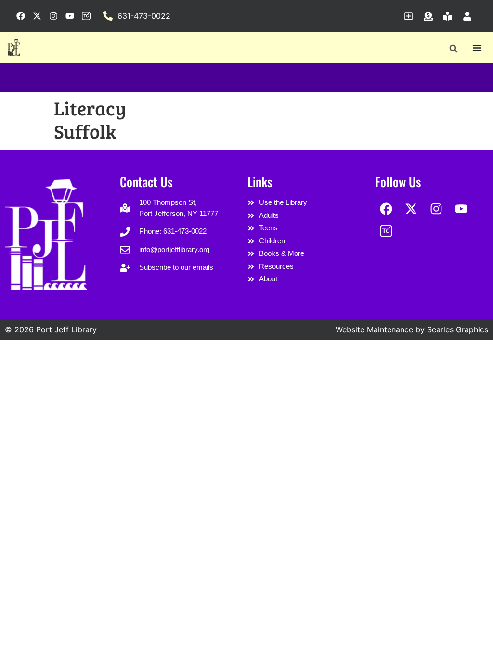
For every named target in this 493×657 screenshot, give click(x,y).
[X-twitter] (411, 208)
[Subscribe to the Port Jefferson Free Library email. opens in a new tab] (411, 16)
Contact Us (146, 181)
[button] (453, 48)
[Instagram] (436, 208)
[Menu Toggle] (477, 47)
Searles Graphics (457, 329)
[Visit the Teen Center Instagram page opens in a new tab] (86, 16)
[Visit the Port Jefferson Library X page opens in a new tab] (37, 16)
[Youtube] (461, 208)
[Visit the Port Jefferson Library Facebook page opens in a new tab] (20, 16)
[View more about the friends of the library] (450, 16)
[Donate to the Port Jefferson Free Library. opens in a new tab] (431, 16)
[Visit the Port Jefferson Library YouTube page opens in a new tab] (69, 16)
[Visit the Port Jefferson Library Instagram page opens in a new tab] (53, 16)
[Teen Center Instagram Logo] (386, 231)
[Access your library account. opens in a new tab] (470, 16)
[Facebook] (386, 208)
